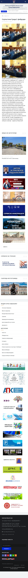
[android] (13, 555)
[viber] (5, 555)
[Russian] (10, 559)
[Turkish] (13, 559)
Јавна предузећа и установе (8, 322)
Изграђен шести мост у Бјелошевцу (10, 158)
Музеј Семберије (6, 349)
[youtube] (8, 555)
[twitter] (11, 555)
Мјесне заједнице (6, 310)
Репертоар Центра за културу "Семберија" (11, 346)
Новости (4, 332)
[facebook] (3, 555)
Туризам (4, 316)
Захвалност (16, 565)
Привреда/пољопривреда (8, 319)
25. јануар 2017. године (7, 21)
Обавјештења (4, 11)
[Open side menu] (1, 1)
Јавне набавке (5, 344)
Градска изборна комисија (8, 355)
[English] (4, 559)
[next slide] (25, 133)
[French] (6, 559)
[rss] (16, 555)
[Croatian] (3, 559)
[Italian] (9, 559)
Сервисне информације (7, 338)
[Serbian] (12, 559)
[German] (7, 559)
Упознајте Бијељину (6, 307)
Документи (4, 325)
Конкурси (4, 341)
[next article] (24, 11)
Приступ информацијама (7, 352)
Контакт (23, 565)
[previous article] (26, 11)
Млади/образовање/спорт (8, 313)
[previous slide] (23, 133)
